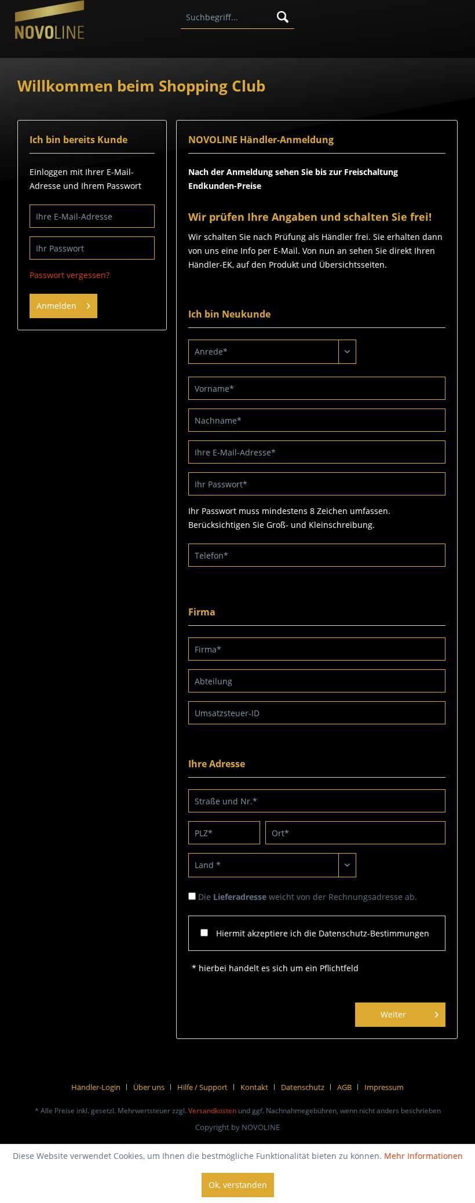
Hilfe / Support (202, 1087)
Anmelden (56, 305)
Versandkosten (212, 1110)
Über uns (149, 1087)
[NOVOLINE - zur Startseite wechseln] (49, 24)
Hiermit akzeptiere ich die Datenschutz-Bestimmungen (322, 933)
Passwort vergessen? (69, 274)
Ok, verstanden (238, 1184)
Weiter (393, 1014)
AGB (344, 1087)
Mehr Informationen (423, 1155)
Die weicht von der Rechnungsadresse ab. (307, 896)
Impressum (384, 1087)
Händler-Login (95, 1087)
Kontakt (254, 1087)
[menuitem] (238, 17)
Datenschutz (302, 1087)
